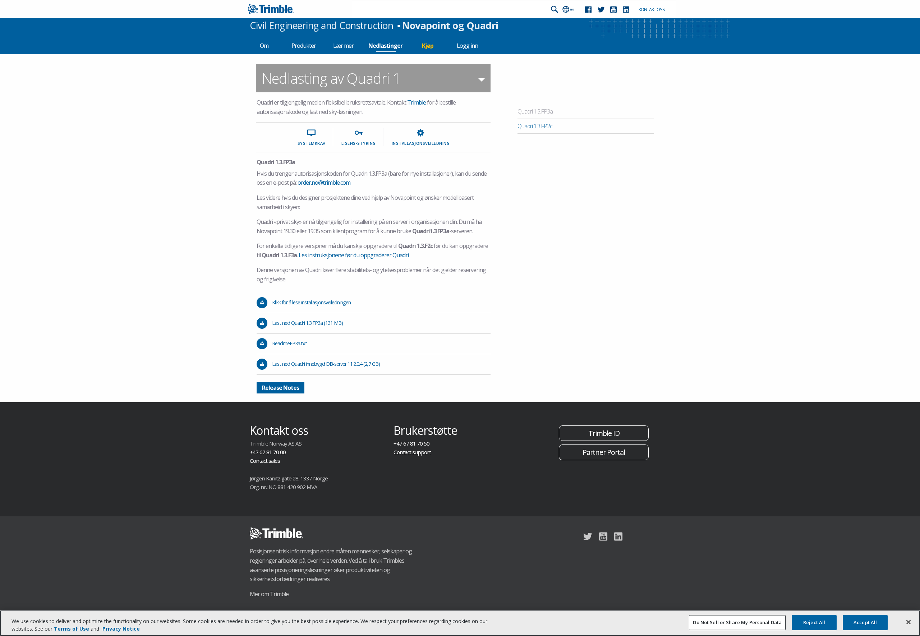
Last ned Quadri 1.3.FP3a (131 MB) (307, 322)
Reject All (814, 622)
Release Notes (280, 388)
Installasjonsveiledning (421, 143)
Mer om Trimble (269, 594)
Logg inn (467, 46)
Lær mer (343, 46)
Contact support (412, 452)
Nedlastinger (385, 46)
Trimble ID (604, 433)
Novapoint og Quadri (450, 25)
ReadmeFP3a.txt (289, 343)
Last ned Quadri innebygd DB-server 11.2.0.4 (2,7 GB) (326, 363)
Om (264, 46)
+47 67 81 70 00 (268, 452)
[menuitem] (373, 78)
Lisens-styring (358, 143)
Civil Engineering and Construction (321, 25)
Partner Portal (604, 452)
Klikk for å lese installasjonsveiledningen (311, 302)
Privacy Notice (121, 628)
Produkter (303, 46)
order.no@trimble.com (324, 182)
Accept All (865, 622)
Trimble (416, 102)
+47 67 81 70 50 (411, 443)
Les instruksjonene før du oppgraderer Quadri (354, 255)
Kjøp (427, 46)
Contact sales (265, 460)
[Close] (908, 622)
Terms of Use (71, 628)
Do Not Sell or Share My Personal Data (737, 622)
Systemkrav (312, 143)
